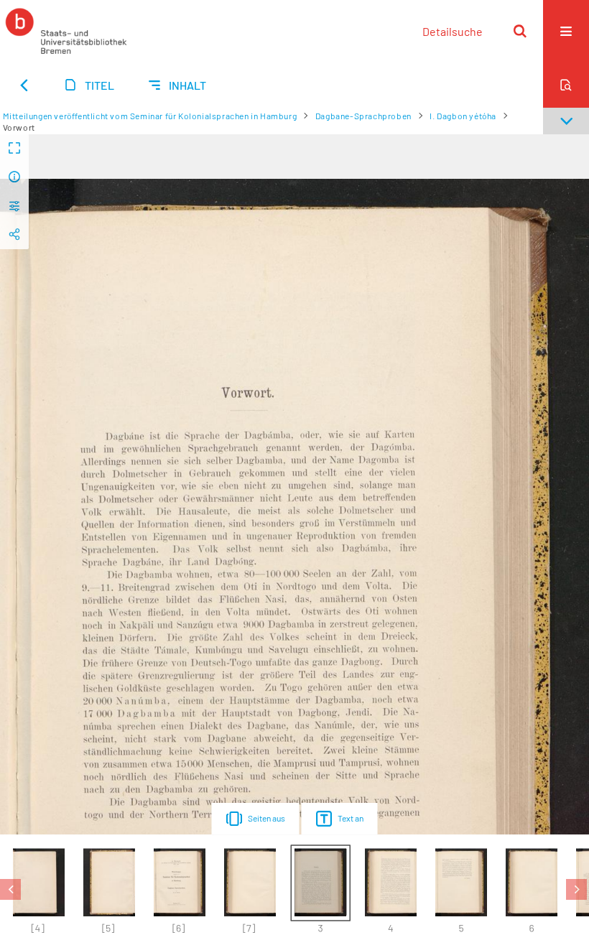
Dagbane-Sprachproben (363, 116)
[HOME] (66, 30)
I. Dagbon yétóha (463, 116)
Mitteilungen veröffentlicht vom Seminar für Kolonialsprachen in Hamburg (150, 116)
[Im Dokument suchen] (566, 85)
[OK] (520, 31)
